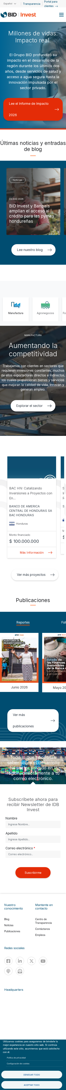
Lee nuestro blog (30, 250)
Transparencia (31, 3)
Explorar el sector (29, 406)
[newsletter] (20, 971)
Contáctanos (42, 929)
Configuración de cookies (18, 1063)
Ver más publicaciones (23, 720)
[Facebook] (8, 961)
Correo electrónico (19, 848)
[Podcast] (8, 971)
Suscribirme (33, 872)
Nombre (11, 818)
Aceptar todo (32, 1084)
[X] (31, 961)
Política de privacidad (16, 1057)
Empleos (40, 935)
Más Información (32, 552)
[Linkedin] (20, 961)
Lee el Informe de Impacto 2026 (29, 109)
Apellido (11, 833)
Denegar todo (31, 1074)
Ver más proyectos (31, 575)
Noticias (8, 925)
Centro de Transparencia (43, 921)
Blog (6, 919)
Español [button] (8, 3)
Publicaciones (12, 931)
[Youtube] (43, 961)
